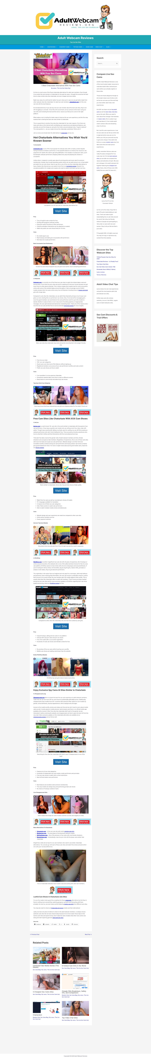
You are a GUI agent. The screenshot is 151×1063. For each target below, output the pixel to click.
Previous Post (34, 934)
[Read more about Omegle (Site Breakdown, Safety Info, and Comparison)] (75, 981)
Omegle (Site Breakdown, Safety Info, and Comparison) (74, 992)
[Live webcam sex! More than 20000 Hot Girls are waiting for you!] (108, 332)
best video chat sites (111, 112)
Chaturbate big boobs (57, 908)
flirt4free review (54, 583)
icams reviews (101, 272)
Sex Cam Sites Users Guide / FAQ (106, 267)
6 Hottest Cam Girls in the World (74, 966)
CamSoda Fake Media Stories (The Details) (46, 966)
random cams (110, 142)
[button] (44, 47)
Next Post (88, 934)
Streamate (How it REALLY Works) (106, 269)
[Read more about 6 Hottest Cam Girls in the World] (75, 955)
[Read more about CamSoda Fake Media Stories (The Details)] (46, 955)
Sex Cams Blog (37, 969)
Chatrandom (37, 1015)
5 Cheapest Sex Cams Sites (43, 992)
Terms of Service (101, 275)
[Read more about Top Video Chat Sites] (75, 1008)
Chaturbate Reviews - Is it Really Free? (107, 261)
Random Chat (65, 995)
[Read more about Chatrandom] (46, 1007)
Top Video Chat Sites (70, 1018)
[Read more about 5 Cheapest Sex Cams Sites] (46, 981)
